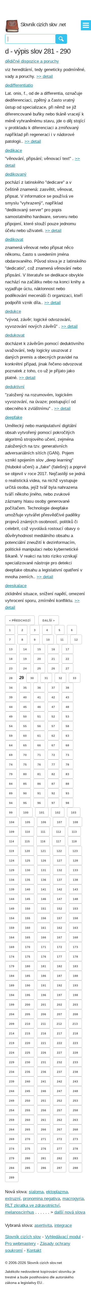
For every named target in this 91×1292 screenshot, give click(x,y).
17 (67, 649)
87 (53, 783)
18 (11, 658)
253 (75, 1100)
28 (11, 678)
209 (11, 1023)
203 (75, 1004)
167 (59, 937)
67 (53, 745)
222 (59, 1043)
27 (67, 668)
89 (11, 793)
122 (59, 850)
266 (43, 1129)
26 (53, 668)
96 (39, 802)
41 (39, 697)
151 (43, 908)
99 (11, 812)
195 (27, 995)
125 (27, 860)
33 (74, 678)
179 (11, 966)
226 (43, 1052)
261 (43, 1119)
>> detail (44, 76)
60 (25, 735)
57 (53, 726)
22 (67, 658)
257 (59, 1110)
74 (11, 764)
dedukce (13, 311)
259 (11, 1119)
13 (11, 649)
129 (11, 870)
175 (27, 956)
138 (75, 879)
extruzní (12, 1198)
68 (67, 745)
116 (43, 841)
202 (59, 1004)
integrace (63, 1225)
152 (59, 908)
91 (39, 793)
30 (32, 678)
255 (27, 1110)
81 (39, 774)
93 (67, 793)
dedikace (13, 150)
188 (75, 975)
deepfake (13, 417)
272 (59, 1139)
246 (43, 1091)
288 (75, 1167)
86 (39, 783)
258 (75, 1110)
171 (43, 947)
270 (27, 1139)
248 (75, 1091)
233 (75, 1062)
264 (11, 1129)
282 (59, 1158)
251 (43, 1100)
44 (11, 706)
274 (11, 1148)
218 (75, 1033)
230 (27, 1062)
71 (39, 754)
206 (43, 1014)
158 (75, 918)
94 (11, 802)
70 (25, 754)
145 (27, 899)
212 (59, 1023)
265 (27, 1129)
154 (11, 918)
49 (11, 716)
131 (43, 870)
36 (39, 687)
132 (59, 870)
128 (75, 860)
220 (27, 1043)
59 (11, 735)
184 (11, 975)
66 (39, 745)
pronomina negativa (41, 1198)
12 (76, 639)
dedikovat (14, 239)
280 (27, 1158)
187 (59, 975)
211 (43, 1023)
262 (59, 1119)
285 (27, 1167)
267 (59, 1129)
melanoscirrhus (19, 1212)
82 (53, 774)
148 (75, 899)
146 (43, 899)
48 (67, 706)
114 (11, 841)
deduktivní (15, 386)
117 (58, 841)
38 (67, 687)
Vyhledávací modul (63, 1236)
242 (59, 1081)
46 (39, 706)
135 (27, 879)
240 (27, 1081)
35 (25, 687)
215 (27, 1033)
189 (11, 985)
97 (53, 802)
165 (27, 937)
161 (43, 927)
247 (59, 1091)
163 (75, 927)
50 (25, 716)
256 (43, 1110)
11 (62, 639)
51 (39, 716)
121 (43, 850)
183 (75, 966)
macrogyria (73, 1198)
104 (11, 822)
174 (11, 956)
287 (59, 1167)
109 (11, 831)
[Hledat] (61, 39)
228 (75, 1052)
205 (27, 1014)
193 (75, 985)
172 (59, 947)
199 (11, 1004)
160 (27, 927)
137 (59, 879)
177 (59, 956)
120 (27, 850)
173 (75, 947)
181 (43, 966)
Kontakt (34, 1250)
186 (43, 975)
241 (43, 1081)
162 (59, 927)
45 (25, 706)
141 (43, 889)
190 (27, 985)
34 (11, 687)
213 (75, 1023)
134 (11, 879)
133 (75, 870)
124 (11, 860)
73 (67, 754)
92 (53, 793)
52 (53, 716)
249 (11, 1100)
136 (43, 879)
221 (43, 1043)
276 (43, 1148)
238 (75, 1071)
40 (25, 697)
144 (11, 899)
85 (25, 783)
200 (27, 1004)
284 (11, 1167)
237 (59, 1071)
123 (75, 850)
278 (75, 1148)
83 (67, 774)
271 (43, 1139)
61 (39, 735)
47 (53, 706)
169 (11, 947)
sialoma (36, 1191)
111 (43, 831)
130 (27, 870)
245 (27, 1091)
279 (11, 1158)
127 (59, 860)
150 (27, 908)
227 (59, 1052)
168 (75, 937)
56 (39, 726)
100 (26, 812)
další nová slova (69, 1212)
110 (27, 831)
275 (27, 1148)
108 (75, 822)
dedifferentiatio (19, 85)
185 (27, 975)
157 (59, 918)
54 (11, 726)
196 (43, 995)
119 (11, 850)
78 (67, 764)
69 (11, 754)
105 (27, 822)
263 (75, 1119)
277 (59, 1148)
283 (75, 1158)
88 (67, 783)
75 (25, 764)
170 (27, 947)
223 (75, 1043)
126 (43, 860)
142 (59, 889)
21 (53, 658)
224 (11, 1052)
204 (11, 1014)
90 (25, 793)
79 (11, 774)
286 (43, 1167)
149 (11, 908)
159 (11, 927)
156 (43, 918)
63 (67, 735)
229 (11, 1062)
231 (43, 1062)
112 (58, 831)
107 (59, 822)
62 (53, 735)
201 (43, 1004)
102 (57, 812)
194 (11, 995)
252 (59, 1100)
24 (25, 668)
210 (27, 1023)
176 (43, 956)
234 (11, 1071)
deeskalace (16, 585)
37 (53, 687)
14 (25, 649)
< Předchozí (20, 620)
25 (39, 668)
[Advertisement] (45, 7)
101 (41, 812)
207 (59, 1014)
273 (75, 1139)
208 (75, 1014)
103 (73, 812)
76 (39, 764)
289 (11, 1177)
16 (53, 649)
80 (25, 774)
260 (27, 1119)
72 (53, 754)
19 (25, 658)
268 (75, 1129)
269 (11, 1139)
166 (43, 937)
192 (59, 985)
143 (75, 889)
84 (11, 783)
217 (59, 1033)
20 (39, 658)
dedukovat (15, 335)
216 (43, 1033)
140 (27, 889)
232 (59, 1062)
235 (27, 1071)
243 (75, 1081)
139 (11, 889)
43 (67, 697)
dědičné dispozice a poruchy (32, 61)
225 (27, 1052)
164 (11, 937)
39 (11, 697)
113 (74, 831)
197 (59, 995)
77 (53, 764)
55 (25, 726)
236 (43, 1071)
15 (39, 649)
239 (11, 1081)
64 (11, 745)
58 (67, 726)
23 (11, 668)
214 (11, 1033)
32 (60, 678)
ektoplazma (57, 1191)
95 (25, 802)
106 (43, 822)
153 (75, 908)
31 (46, 678)
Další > (48, 620)
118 (74, 841)
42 (53, 697)
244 (11, 1091)
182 (59, 966)
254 (11, 1110)
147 (59, 899)
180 (27, 966)
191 (43, 985)
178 (75, 956)
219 (11, 1043)
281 (43, 1158)
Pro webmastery (20, 1243)
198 (75, 995)
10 (48, 639)
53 (67, 716)
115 (27, 841)
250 (27, 1100)
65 (25, 745)
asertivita (43, 1225)
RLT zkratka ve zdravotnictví (32, 1205)
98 (67, 802)
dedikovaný (16, 174)
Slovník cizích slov (23, 1236)
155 (27, 918)
